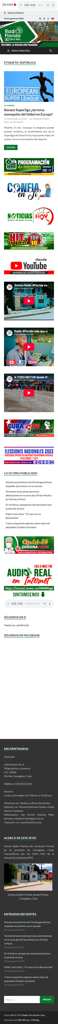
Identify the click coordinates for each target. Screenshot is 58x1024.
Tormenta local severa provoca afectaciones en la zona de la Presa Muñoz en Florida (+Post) (29, 495)
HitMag (35, 1020)
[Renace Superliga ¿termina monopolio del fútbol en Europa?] (29, 88)
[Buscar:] (29, 999)
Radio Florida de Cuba (34, 1015)
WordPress (23, 1020)
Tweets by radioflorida (16, 625)
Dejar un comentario (13, 122)
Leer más (9, 146)
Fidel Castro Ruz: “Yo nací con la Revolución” (28, 967)
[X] (40, 18)
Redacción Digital (41, 118)
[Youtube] (53, 18)
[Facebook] (44, 18)
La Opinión (9, 105)
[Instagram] (48, 18)
